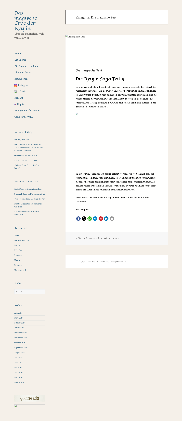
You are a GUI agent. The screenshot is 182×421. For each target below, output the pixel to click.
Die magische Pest (21, 139)
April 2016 (18, 372)
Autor (16, 235)
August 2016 (19, 353)
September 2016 (20, 348)
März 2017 (18, 318)
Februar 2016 (19, 382)
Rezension (18, 265)
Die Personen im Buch (26, 66)
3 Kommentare (112, 238)
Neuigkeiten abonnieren (27, 110)
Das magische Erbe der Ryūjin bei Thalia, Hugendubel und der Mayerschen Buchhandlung (28, 147)
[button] (78, 218)
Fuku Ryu (18, 250)
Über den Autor (22, 72)
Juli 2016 (18, 357)
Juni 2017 (18, 313)
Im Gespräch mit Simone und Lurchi (28, 160)
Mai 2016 (18, 367)
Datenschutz (121, 262)
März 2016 (18, 377)
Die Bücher (20, 60)
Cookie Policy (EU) (24, 117)
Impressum (110, 262)
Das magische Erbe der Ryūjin (25, 20)
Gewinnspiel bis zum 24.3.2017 (26, 155)
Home (17, 53)
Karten (17, 260)
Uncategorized (20, 270)
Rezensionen (20, 79)
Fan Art (17, 245)
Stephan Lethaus (20, 194)
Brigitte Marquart (21, 204)
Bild (79, 238)
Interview (18, 255)
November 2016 (20, 338)
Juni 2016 (18, 362)
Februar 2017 (19, 323)
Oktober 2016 (19, 343)
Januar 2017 (19, 328)
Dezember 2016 (20, 333)
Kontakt (18, 98)
